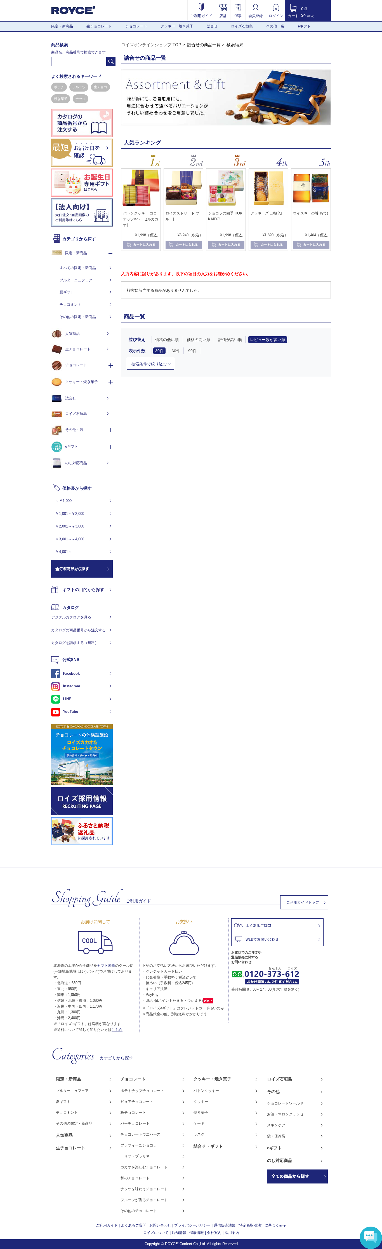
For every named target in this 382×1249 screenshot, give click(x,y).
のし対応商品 (76, 463)
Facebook (71, 673)
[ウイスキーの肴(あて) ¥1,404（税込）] (311, 206)
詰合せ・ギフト (208, 1146)
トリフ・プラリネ (135, 1156)
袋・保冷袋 (276, 1136)
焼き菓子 (60, 99)
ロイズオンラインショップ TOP (151, 44)
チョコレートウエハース (141, 1134)
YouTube (70, 711)
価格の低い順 (167, 339)
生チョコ (100, 87)
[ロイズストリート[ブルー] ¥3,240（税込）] (183, 206)
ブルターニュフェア (76, 280)
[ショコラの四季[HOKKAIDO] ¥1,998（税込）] (226, 206)
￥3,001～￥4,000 (69, 539)
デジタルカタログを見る (71, 617)
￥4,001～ (63, 552)
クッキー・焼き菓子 (177, 26)
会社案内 (214, 1233)
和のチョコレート (135, 1178)
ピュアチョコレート (137, 1101)
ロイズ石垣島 (242, 26)
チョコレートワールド (285, 1103)
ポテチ (59, 87)
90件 (192, 351)
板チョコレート (133, 1112)
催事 (238, 16)
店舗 (223, 16)
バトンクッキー (206, 1091)
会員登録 (255, 16)
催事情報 (196, 1233)
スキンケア (276, 1125)
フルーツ (79, 87)
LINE (67, 699)
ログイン (276, 16)
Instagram (71, 686)
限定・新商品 (62, 26)
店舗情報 (179, 1233)
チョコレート (136, 26)
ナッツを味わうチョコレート (144, 1189)
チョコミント (70, 304)
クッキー (201, 1101)
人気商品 (72, 333)
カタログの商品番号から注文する (78, 630)
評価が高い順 (230, 339)
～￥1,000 (63, 501)
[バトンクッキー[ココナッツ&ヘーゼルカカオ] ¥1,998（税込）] (141, 206)
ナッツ (81, 99)
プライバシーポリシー (192, 1225)
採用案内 (232, 1233)
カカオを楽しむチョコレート (144, 1167)
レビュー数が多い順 (267, 339)
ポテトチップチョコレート (142, 1091)
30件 (159, 351)
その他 (273, 1091)
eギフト (304, 26)
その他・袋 (275, 26)
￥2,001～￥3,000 (69, 526)
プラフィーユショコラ (139, 1145)
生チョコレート (99, 26)
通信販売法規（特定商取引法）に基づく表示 (250, 1225)
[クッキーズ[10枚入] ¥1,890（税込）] (268, 206)
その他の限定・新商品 (78, 317)
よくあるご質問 (133, 1225)
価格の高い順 (198, 339)
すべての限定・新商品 (78, 268)
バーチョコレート (135, 1123)
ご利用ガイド (201, 16)
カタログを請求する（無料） (74, 643)
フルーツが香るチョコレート (144, 1200)
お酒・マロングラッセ (285, 1114)
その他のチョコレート (139, 1211)
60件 (176, 351)
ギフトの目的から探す (83, 589)
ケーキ (199, 1123)
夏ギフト (67, 292)
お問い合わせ (160, 1225)
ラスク (199, 1134)
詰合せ (212, 26)
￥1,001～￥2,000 (69, 514)
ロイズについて (156, 1233)
